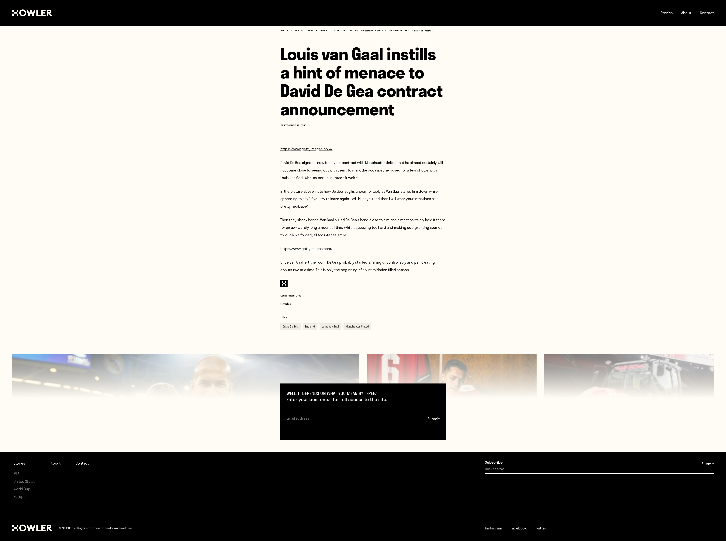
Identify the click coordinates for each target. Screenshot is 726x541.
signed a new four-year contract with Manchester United (349, 162)
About (686, 13)
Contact (707, 13)
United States (25, 481)
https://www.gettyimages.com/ (306, 149)
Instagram (493, 528)
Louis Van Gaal (330, 326)
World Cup (22, 489)
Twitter (540, 528)
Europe (20, 496)
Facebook (518, 528)
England (310, 326)
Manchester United (357, 326)
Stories (666, 13)
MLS (17, 474)
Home (284, 31)
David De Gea (290, 326)
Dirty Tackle (304, 31)
